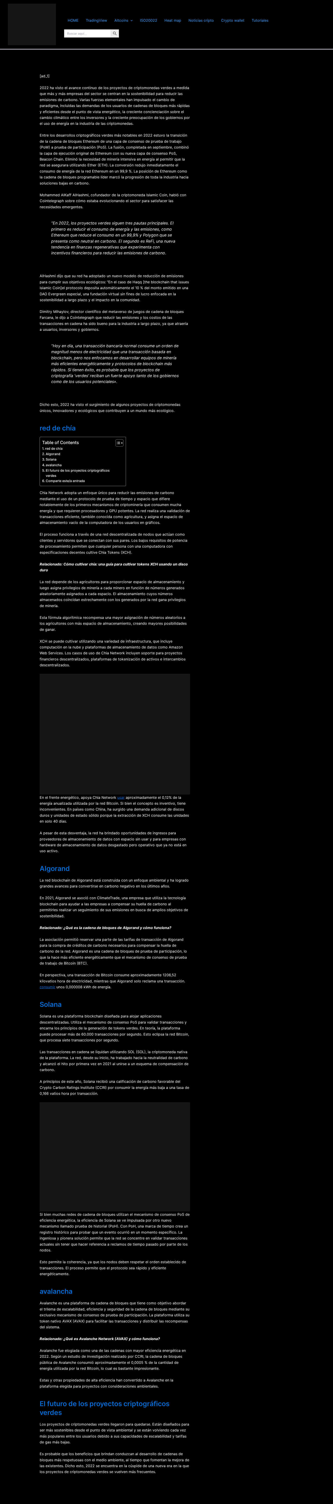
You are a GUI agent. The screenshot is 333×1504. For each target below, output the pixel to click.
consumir (47, 987)
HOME (73, 20)
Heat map (172, 20)
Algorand (53, 454)
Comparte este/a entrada (65, 481)
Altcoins (121, 20)
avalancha (54, 465)
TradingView (96, 20)
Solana (51, 459)
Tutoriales (260, 20)
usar (121, 797)
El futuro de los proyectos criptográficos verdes (78, 473)
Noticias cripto (201, 20)
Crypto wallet (232, 20)
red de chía (54, 448)
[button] (130, 20)
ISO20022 (148, 20)
